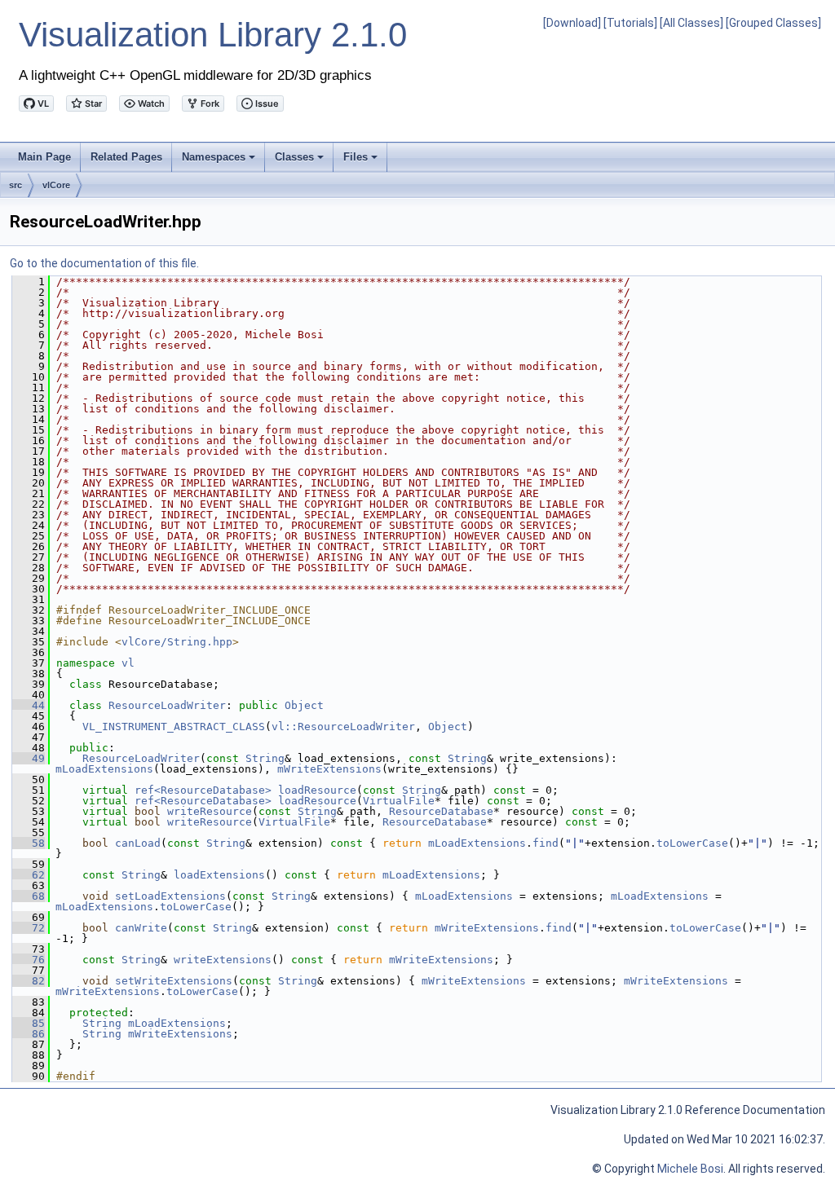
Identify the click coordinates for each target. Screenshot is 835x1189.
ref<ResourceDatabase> (203, 790)
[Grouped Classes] (773, 22)
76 (28, 959)
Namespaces (220, 161)
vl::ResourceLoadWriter (343, 726)
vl (128, 663)
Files (361, 161)
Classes (300, 161)
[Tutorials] (630, 22)
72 (28, 928)
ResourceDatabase (441, 811)
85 (28, 1023)
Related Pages (126, 157)
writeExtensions (223, 959)
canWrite (141, 928)
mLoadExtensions (104, 769)
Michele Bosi (690, 1168)
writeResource (209, 811)
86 (28, 1034)
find (545, 843)
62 (28, 875)
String (265, 758)
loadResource (317, 790)
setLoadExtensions (170, 896)
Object (304, 705)
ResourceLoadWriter (167, 705)
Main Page (44, 157)
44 (28, 705)
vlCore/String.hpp (176, 642)
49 (28, 758)
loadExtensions (219, 875)
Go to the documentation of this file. (104, 263)
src (15, 185)
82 (28, 981)
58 (28, 843)
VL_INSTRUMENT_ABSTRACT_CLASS (173, 726)
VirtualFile (399, 801)
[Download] (572, 22)
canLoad (138, 843)
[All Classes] (691, 22)
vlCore (56, 185)
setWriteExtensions (173, 981)
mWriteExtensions (329, 769)
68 (28, 896)
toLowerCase (692, 843)
